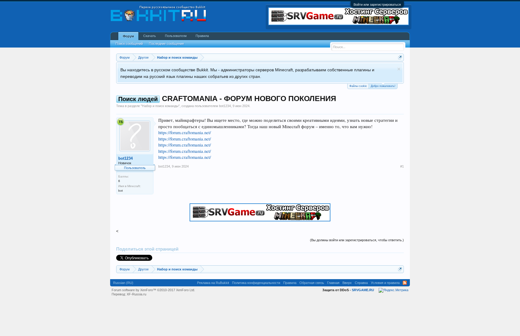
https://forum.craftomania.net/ (184, 132)
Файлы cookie (358, 86)
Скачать (149, 36)
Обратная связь (311, 283)
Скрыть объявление (399, 69)
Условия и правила (385, 283)
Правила (202, 36)
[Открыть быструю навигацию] (400, 57)
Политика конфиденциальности (256, 283)
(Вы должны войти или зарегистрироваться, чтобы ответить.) (357, 240)
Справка (361, 283)
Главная (333, 283)
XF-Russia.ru (136, 294)
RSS (405, 283)
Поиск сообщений (129, 43)
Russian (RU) (123, 283)
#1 (402, 166)
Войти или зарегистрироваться (377, 4)
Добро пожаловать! (383, 86)
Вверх (347, 283)
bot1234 (225, 106)
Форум (128, 36)
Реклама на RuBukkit (213, 283)
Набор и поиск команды (160, 106)
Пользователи (176, 36)
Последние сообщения (166, 43)
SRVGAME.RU (363, 290)
